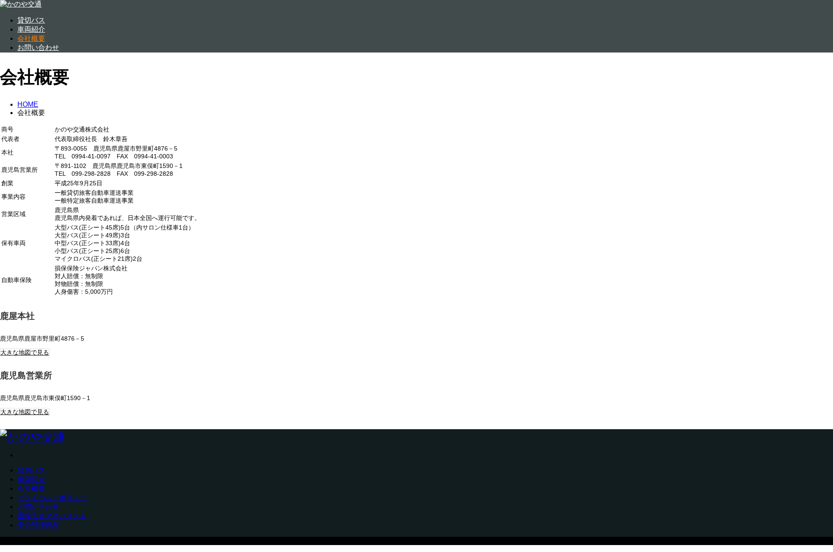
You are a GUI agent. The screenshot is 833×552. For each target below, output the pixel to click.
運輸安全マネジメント (52, 515)
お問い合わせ (38, 47)
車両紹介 (31, 29)
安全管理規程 (38, 525)
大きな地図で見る (24, 352)
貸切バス (31, 20)
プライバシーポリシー (52, 497)
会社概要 (31, 38)
